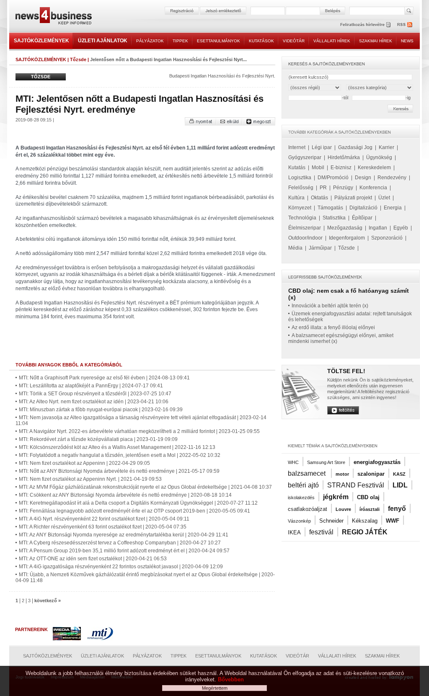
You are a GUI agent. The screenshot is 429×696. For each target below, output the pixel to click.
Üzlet (384, 198)
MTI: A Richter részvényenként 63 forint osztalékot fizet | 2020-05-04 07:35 (102, 527)
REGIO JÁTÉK (365, 532)
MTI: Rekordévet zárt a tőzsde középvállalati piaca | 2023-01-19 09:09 (98, 439)
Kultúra (296, 198)
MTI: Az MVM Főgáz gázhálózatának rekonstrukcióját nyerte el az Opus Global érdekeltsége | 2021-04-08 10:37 (145, 487)
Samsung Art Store (326, 462)
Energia (393, 208)
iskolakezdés (301, 497)
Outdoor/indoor (305, 238)
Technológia (302, 218)
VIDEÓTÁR (294, 41)
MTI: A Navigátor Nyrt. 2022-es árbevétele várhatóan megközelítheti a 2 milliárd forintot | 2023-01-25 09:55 (139, 431)
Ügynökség (379, 157)
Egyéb (400, 228)
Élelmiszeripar (304, 228)
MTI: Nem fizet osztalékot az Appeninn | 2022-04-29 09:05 (84, 463)
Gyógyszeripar (304, 157)
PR (323, 188)
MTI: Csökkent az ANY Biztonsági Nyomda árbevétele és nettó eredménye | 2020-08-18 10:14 (125, 495)
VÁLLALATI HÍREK (331, 41)
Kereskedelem (374, 167)
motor (342, 474)
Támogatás (330, 208)
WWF (392, 521)
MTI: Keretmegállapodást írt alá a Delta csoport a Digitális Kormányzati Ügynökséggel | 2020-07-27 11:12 (138, 503)
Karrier (386, 147)
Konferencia (373, 188)
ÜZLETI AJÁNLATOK (102, 41)
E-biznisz (341, 167)
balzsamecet (307, 473)
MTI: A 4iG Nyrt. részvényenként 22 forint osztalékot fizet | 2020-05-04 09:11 (104, 519)
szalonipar (371, 474)
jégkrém (336, 496)
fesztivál (321, 532)
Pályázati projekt (353, 198)
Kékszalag (364, 521)
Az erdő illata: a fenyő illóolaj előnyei (333, 327)
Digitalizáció (363, 208)
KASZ (399, 474)
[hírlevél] (365, 24)
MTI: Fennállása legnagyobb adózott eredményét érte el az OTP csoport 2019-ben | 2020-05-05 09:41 (134, 511)
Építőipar (362, 218)
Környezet (299, 208)
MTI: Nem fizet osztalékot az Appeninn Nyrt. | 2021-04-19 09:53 (90, 479)
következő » (47, 600)
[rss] (405, 24)
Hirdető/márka (344, 157)
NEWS (407, 41)
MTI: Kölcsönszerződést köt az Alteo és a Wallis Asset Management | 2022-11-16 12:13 (117, 447)
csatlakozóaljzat (307, 509)
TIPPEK (180, 41)
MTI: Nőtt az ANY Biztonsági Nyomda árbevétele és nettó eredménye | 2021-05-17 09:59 (119, 471)
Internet (296, 147)
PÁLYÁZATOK (150, 41)
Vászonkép (299, 520)
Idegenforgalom (347, 238)
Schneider (331, 521)
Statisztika (334, 218)
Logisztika (299, 177)
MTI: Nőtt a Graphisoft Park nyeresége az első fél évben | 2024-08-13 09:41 (104, 378)
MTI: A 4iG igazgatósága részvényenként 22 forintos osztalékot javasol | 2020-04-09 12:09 (121, 567)
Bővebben (231, 679)
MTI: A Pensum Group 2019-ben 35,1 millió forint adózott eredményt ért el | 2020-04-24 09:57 (124, 551)
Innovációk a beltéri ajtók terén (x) (330, 306)
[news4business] (53, 17)
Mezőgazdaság (344, 228)
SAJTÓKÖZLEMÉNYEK (41, 41)
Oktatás (319, 198)
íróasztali (369, 509)
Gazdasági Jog (355, 147)
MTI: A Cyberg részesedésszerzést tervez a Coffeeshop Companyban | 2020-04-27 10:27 (120, 543)
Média (295, 248)
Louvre (343, 509)
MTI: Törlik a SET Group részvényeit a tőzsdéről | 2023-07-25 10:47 (95, 394)
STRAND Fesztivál (355, 485)
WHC (293, 462)
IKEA (294, 532)
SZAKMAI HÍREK (375, 41)
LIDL (400, 485)
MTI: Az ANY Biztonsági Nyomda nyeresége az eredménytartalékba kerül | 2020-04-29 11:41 (123, 535)
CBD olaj (368, 497)
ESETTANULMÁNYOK (218, 41)
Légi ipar (322, 147)
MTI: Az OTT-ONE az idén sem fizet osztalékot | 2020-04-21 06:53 (93, 559)
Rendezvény (391, 177)
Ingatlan (378, 228)
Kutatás (296, 167)
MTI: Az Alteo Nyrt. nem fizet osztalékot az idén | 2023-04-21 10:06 (93, 402)
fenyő (397, 508)
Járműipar (320, 248)
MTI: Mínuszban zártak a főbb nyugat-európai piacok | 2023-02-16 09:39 (101, 409)
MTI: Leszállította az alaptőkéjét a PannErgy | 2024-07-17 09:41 (91, 386)
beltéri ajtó (303, 485)
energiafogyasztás (377, 462)
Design (363, 177)
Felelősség (300, 188)
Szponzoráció (387, 238)
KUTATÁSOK (261, 41)
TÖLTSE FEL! (346, 371)
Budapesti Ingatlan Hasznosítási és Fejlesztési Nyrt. (222, 75)
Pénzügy (343, 188)
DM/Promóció (333, 177)
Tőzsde (78, 59)
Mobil (318, 167)
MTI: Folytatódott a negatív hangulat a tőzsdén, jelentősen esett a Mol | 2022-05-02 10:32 (119, 455)
